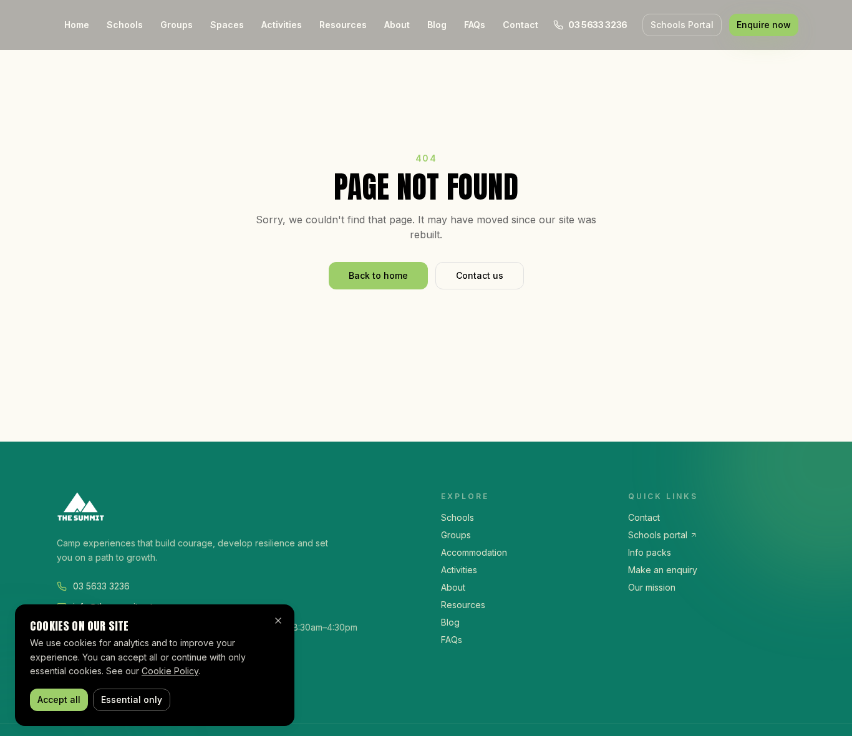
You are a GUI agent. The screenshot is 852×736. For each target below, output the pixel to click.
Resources (343, 24)
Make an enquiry (662, 569)
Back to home (378, 275)
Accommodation (474, 552)
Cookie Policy (170, 671)
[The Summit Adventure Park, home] (234, 506)
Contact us (479, 275)
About (397, 24)
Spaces (227, 24)
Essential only (131, 699)
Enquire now (764, 24)
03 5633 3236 (101, 586)
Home (76, 24)
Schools (125, 24)
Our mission (651, 587)
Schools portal (657, 535)
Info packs (649, 552)
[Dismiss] (278, 620)
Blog (437, 24)
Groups (176, 24)
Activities (281, 24)
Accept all (58, 699)
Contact (520, 24)
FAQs (474, 24)
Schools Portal (682, 24)
